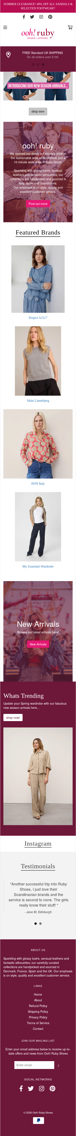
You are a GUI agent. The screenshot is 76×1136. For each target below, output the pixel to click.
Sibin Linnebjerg (38, 400)
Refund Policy (38, 1006)
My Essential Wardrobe (38, 566)
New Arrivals (38, 644)
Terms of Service (38, 1023)
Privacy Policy (38, 1017)
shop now (38, 111)
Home (38, 994)
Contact (38, 1028)
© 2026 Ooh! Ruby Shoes (38, 1112)
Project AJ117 (38, 318)
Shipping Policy (38, 1011)
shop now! (13, 717)
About (38, 1000)
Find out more (38, 204)
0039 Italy (38, 483)
